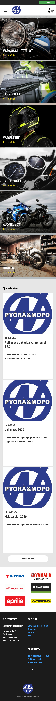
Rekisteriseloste (35, 659)
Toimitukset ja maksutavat (38, 656)
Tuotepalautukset (35, 662)
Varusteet (32, 632)
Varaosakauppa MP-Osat (38, 626)
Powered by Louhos (33, 696)
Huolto (31, 636)
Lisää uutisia (28, 558)
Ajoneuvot (32, 629)
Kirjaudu (47, 2)
